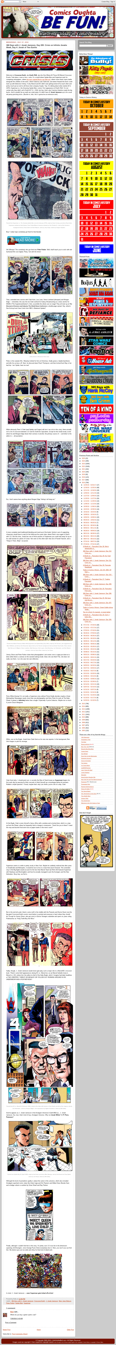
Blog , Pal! (85, 746)
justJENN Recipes (86, 767)
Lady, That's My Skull (86, 770)
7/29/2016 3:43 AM (16, 1318)
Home (39, 1330)
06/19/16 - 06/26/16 (90, 635)
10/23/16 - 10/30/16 (90, 509)
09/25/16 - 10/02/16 (90, 520)
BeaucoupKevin (85, 744)
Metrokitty (83, 775)
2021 (83, 469)
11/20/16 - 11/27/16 (90, 498)
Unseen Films (84, 798)
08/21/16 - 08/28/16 (90, 533)
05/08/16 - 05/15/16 (90, 652)
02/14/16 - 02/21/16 (90, 684)
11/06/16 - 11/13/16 (90, 504)
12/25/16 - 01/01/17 (90, 485)
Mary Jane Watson (65, 1301)
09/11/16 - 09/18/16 (90, 525)
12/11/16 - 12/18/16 (90, 490)
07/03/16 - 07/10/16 (90, 630)
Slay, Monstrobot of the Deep (89, 793)
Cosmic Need (84, 751)
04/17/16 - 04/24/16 (90, 660)
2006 (83, 728)
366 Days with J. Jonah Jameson (22, 1301)
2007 (83, 725)
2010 (83, 717)
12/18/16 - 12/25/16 (90, 487)
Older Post (70, 1330)
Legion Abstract (85, 772)
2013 (83, 709)
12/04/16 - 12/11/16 (90, 493)
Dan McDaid (84, 753)
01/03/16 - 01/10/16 (90, 700)
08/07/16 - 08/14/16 (90, 539)
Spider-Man (19, 1303)
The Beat (83, 742)
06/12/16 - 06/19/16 (90, 638)
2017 (83, 480)
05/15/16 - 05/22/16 (90, 649)
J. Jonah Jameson (52, 1301)
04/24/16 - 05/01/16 (90, 657)
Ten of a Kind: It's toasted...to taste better (96, 612)
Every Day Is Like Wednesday (89, 756)
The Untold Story (85, 800)
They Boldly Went (85, 796)
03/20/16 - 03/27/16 (90, 671)
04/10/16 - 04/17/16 (90, 662)
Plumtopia (83, 782)
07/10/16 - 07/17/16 (90, 627)
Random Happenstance (87, 786)
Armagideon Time (85, 739)
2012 (83, 712)
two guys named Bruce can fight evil (38, 79)
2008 (83, 722)
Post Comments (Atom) (20, 1334)
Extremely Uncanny (86, 758)
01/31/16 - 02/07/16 (90, 689)
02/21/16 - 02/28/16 (90, 681)
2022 (83, 466)
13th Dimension (85, 737)
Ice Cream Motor (85, 765)
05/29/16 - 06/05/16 (90, 644)
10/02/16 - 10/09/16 (90, 517)
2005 (83, 730)
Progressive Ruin (85, 784)
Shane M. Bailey (85, 789)
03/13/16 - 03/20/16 (90, 673)
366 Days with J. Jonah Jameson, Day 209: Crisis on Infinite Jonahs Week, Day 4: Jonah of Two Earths (36, 46)
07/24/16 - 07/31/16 (90, 544)
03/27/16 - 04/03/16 (90, 668)
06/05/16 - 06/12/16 (90, 641)
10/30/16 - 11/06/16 (90, 506)
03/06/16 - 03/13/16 (90, 676)
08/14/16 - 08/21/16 (90, 536)
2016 (83, 482)
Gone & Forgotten (86, 760)
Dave (12, 1312)
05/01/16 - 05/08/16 (90, 654)
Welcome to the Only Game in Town (90, 803)
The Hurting (84, 763)
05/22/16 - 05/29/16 (90, 646)
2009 (83, 720)
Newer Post (6, 1330)
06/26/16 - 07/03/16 (90, 633)
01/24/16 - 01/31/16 (90, 692)
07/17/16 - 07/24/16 (90, 625)
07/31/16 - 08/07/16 (90, 541)
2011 (83, 714)
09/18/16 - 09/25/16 (90, 522)
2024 (83, 461)
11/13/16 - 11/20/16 (90, 501)
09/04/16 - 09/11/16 (90, 528)
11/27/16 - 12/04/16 (90, 496)
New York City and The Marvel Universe (91, 779)
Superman (27, 1303)
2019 (83, 474)
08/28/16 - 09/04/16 (90, 530)
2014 (83, 706)
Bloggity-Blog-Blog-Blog (87, 749)
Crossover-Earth (39, 1301)
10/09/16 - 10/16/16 (90, 514)
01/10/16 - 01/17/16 (90, 697)
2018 (83, 477)
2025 (83, 458)
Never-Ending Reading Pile (88, 777)
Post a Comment (10, 1322)
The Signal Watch (86, 791)
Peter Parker (10, 1303)
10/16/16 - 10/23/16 (90, 512)
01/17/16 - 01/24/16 (90, 695)
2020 (83, 472)
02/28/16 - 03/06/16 (90, 679)
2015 (83, 703)
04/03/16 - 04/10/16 (90, 665)
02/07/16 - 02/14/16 (90, 687)
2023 (83, 464)
